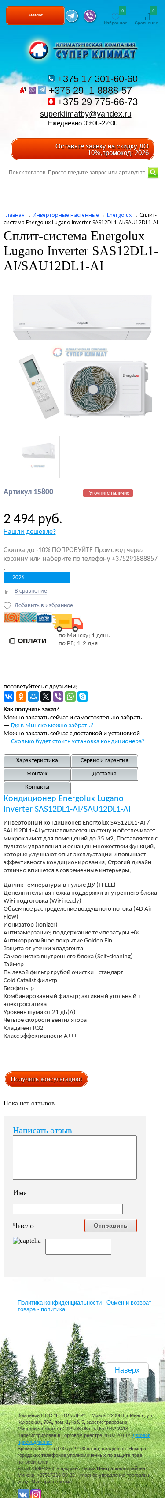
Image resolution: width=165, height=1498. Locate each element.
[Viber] (58, 696)
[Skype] (82, 696)
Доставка (104, 774)
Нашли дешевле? (30, 532)
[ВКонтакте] (9, 696)
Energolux (119, 215)
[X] (45, 696)
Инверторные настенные (66, 215)
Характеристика (37, 760)
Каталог (36, 15)
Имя (20, 1192)
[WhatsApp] (70, 696)
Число (23, 1225)
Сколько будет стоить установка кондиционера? (78, 741)
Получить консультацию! (46, 1078)
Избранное (116, 17)
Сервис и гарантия (104, 760)
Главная (14, 215)
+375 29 (91, 90)
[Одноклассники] (21, 696)
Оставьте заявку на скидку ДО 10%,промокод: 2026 (102, 149)
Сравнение (146, 17)
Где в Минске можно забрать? (52, 726)
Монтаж (37, 774)
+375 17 (96, 78)
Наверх (127, 1370)
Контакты (37, 787)
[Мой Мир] (33, 696)
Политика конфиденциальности (60, 1302)
